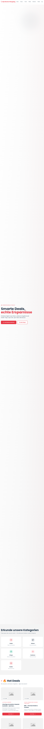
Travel (25, 1)
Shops (21, 1)
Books (39, 1)
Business (34, 1)
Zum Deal (10, 714)
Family (30, 1)
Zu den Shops (22, 322)
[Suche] (42, 2)
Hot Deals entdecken (9, 322)
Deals (17, 1)
